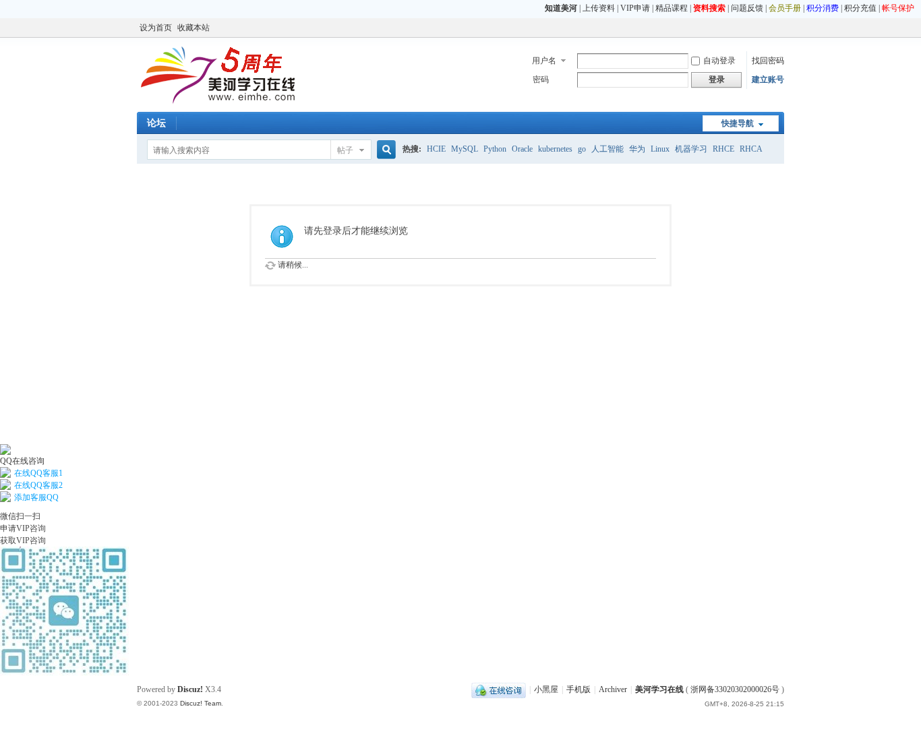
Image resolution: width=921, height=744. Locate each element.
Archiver (613, 689)
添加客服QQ (36, 497)
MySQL (464, 149)
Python (494, 149)
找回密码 (768, 60)
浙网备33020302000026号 (734, 689)
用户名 (544, 60)
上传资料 (599, 8)
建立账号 (768, 79)
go (582, 149)
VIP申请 (635, 8)
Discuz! (190, 689)
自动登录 (719, 60)
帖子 (345, 150)
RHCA (751, 149)
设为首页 (156, 27)
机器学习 (691, 149)
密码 (541, 79)
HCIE (436, 149)
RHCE (723, 149)
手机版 (578, 689)
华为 (637, 149)
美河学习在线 (659, 689)
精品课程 (671, 8)
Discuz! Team (200, 703)
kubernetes (555, 149)
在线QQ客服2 (38, 485)
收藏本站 (193, 27)
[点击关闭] (1, 438)
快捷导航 (737, 123)
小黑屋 (546, 689)
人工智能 (607, 149)
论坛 (156, 123)
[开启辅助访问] (780, 28)
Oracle (522, 149)
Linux (660, 149)
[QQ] (498, 689)
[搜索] (384, 150)
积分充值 (860, 8)
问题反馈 (747, 8)
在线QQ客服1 (38, 473)
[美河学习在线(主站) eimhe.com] (218, 103)
